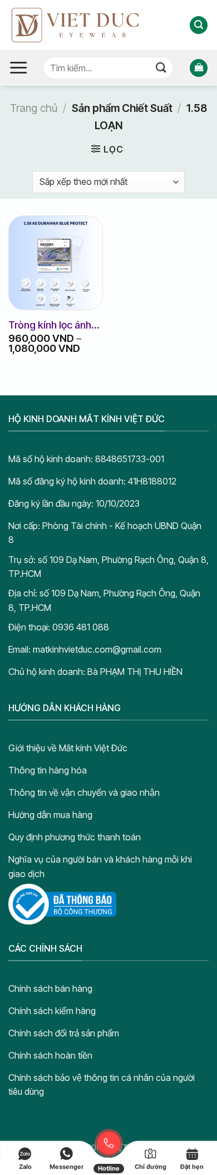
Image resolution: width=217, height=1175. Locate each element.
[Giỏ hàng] (199, 68)
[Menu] (18, 68)
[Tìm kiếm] (199, 25)
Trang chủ (33, 108)
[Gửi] (161, 68)
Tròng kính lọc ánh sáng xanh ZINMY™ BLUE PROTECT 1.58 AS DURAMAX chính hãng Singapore (55, 325)
